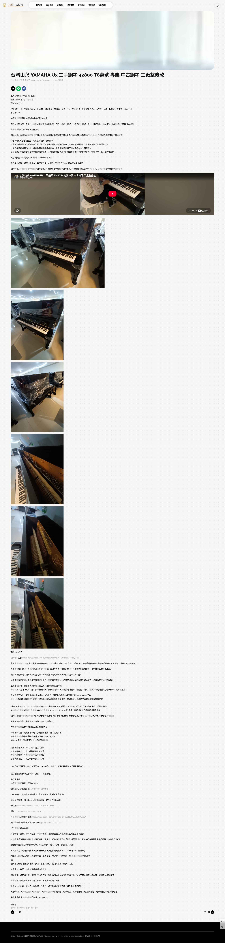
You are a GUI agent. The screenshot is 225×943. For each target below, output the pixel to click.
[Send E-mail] (13, 88)
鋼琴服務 (91, 5)
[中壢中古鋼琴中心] (15, 5)
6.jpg (31, 908)
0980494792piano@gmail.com (74, 936)
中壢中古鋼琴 (17, 710)
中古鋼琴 (18, 118)
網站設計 (87, 936)
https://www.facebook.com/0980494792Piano (35, 806)
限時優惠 (39, 5)
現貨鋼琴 (49, 5)
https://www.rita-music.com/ (50, 823)
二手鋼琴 (29, 100)
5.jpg (26, 908)
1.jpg (22, 908)
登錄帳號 (97, 936)
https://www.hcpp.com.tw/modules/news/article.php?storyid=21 (50, 658)
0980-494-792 (52, 936)
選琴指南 (70, 5)
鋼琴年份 (14, 658)
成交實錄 (60, 5)
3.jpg (13, 908)
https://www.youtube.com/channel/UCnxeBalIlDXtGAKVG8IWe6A (59, 817)
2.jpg (17, 908)
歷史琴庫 (81, 5)
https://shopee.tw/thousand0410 (28, 811)
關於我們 (102, 5)
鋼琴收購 (32, 135)
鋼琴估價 (118, 169)
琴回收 (23, 716)
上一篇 (17, 912)
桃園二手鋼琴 (30, 710)
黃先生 (27, 80)
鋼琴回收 (23, 169)
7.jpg (36, 908)
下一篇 (207, 912)
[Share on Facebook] (24, 88)
